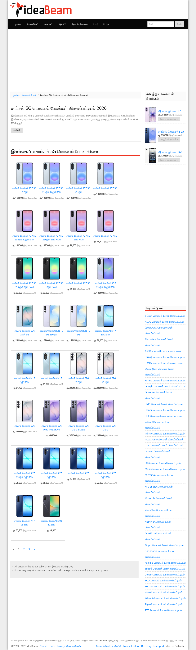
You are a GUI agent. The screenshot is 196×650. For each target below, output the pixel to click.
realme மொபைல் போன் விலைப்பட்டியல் (165, 562)
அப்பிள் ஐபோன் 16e (170, 152)
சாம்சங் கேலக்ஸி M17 (51, 378)
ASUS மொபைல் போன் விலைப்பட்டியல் (164, 321)
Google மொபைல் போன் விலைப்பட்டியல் (165, 386)
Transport (158, 646)
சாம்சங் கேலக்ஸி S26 (25, 425)
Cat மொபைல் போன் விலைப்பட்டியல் (163, 351)
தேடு (179, 24)
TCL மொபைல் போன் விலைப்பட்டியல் (163, 580)
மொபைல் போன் (29, 95)
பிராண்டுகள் (32, 24)
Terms (51, 646)
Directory (146, 646)
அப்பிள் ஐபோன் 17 (169, 111)
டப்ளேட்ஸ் (116, 646)
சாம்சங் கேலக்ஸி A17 (78, 473)
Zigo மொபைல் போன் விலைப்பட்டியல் (164, 604)
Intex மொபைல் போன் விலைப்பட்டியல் (164, 439)
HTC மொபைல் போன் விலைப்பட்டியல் (163, 416)
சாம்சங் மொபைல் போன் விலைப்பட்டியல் (165, 568)
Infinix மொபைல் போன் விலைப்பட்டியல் (165, 433)
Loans (126, 646)
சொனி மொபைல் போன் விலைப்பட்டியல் (165, 574)
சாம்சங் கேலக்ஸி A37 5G (105, 235)
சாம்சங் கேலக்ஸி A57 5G (105, 188)
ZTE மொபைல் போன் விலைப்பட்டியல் (163, 610)
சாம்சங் (16, 130)
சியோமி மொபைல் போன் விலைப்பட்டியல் (165, 598)
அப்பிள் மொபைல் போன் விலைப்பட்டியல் (165, 315)
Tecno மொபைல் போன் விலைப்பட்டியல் (165, 586)
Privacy (61, 646)
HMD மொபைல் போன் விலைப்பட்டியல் (164, 404)
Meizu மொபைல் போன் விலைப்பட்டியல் (165, 469)
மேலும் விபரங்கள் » (169, 118)
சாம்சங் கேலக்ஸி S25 (171, 131)
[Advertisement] (98, 60)
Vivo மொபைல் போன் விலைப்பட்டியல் (164, 592)
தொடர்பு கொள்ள (80, 24)
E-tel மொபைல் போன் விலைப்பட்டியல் (164, 363)
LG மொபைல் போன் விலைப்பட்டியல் (163, 463)
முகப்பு (18, 24)
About (43, 646)
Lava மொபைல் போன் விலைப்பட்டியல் (164, 445)
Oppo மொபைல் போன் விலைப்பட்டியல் (164, 545)
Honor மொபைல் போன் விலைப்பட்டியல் (165, 410)
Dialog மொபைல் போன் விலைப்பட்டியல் (165, 357)
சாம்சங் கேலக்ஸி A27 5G (78, 283)
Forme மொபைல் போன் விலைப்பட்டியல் (165, 380)
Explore (62, 24)
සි (104, 24)
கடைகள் (48, 24)
